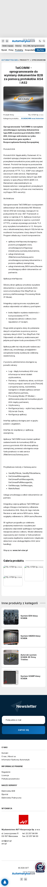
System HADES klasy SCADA (30, 637)
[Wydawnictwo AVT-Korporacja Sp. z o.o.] (23, 819)
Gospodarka (30, 50)
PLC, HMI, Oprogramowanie (33, 46)
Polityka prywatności (11, 779)
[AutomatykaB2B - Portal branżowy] (23, 873)
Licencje (5, 775)
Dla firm (40, 50)
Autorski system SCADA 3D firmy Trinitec (29, 657)
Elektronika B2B (8, 791)
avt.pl (4, 843)
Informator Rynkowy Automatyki (16, 759)
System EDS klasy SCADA (29, 617)
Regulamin (6, 772)
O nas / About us (9, 756)
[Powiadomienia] (4, 882)
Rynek (4, 50)
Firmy (11, 50)
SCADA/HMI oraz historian (32, 118)
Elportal (5, 794)
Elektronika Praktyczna (11, 798)
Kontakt (5, 753)
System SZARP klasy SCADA (30, 677)
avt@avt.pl (7, 841)
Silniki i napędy (7, 46)
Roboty (18, 46)
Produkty (19, 50)
